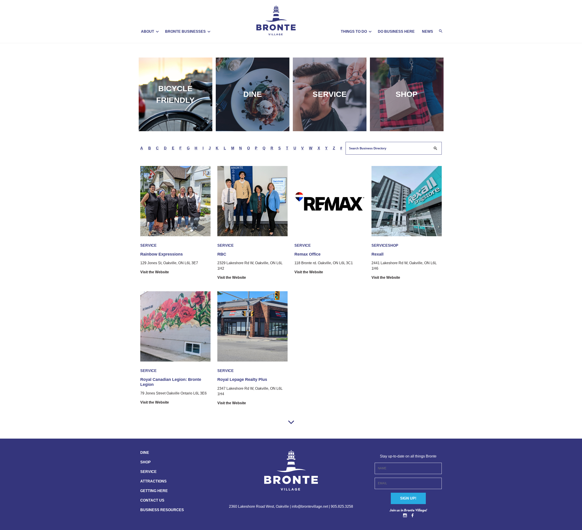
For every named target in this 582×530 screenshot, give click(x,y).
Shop (407, 94)
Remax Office (307, 254)
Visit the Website (154, 272)
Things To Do (354, 31)
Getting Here (154, 491)
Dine (252, 94)
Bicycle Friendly (175, 94)
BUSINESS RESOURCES (162, 510)
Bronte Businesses (185, 31)
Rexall (377, 254)
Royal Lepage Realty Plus (242, 379)
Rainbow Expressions (161, 254)
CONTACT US (152, 500)
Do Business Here (396, 31)
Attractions (153, 481)
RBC (221, 254)
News (427, 31)
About (147, 31)
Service (330, 94)
